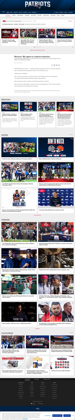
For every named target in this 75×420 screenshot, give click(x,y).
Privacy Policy (25, 418)
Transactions (32, 392)
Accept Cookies (67, 415)
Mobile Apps (54, 392)
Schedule (31, 394)
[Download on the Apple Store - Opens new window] (33, 404)
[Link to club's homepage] (3, 12)
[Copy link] (59, 65)
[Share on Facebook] (52, 65)
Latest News (21, 384)
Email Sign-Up (54, 388)
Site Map (20, 398)
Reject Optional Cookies (57, 415)
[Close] (73, 415)
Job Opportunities (54, 396)
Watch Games (42, 396)
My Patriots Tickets (43, 386)
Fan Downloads (54, 390)
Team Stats (32, 390)
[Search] (54, 12)
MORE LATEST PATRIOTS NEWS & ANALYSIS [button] (37, 50)
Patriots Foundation (21, 392)
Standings (31, 396)
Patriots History (20, 394)
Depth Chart (32, 386)
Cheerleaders (21, 396)
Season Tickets (42, 388)
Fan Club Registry (54, 386)
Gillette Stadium (42, 394)
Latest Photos (21, 390)
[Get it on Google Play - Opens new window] (41, 404)
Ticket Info (42, 384)
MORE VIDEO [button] (37, 328)
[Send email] (57, 65)
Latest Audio (21, 388)
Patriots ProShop (54, 384)
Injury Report (32, 388)
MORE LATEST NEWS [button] (37, 215)
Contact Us (54, 398)
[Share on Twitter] (54, 65)
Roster (32, 384)
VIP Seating (43, 390)
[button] (34, 47)
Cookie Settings (48, 415)
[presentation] (73, 47)
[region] (37, 415)
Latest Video (21, 386)
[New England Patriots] (37, 409)
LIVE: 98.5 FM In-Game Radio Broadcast (14, 21)
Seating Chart (43, 392)
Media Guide (54, 394)
